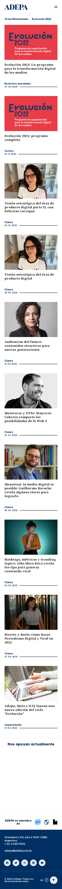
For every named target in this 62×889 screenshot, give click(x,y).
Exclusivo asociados (18, 83)
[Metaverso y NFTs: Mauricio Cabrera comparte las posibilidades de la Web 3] (31, 390)
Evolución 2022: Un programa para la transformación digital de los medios (30, 69)
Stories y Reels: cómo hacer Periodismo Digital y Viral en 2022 (29, 639)
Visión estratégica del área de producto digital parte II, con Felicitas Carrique (29, 207)
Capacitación (13, 725)
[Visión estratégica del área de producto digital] (31, 252)
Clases (9, 222)
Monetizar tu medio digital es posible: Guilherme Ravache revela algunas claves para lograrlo (29, 490)
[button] (55, 7)
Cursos (9, 151)
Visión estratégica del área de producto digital (29, 277)
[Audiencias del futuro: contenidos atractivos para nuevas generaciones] (31, 319)
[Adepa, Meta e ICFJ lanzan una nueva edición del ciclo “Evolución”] (31, 683)
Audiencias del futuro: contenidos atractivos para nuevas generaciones (27, 346)
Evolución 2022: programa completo (26, 138)
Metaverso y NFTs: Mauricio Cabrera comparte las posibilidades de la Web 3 (28, 417)
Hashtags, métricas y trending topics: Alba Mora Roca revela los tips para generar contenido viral (30, 565)
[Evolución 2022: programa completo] (31, 113)
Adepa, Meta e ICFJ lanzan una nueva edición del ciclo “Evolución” (30, 710)
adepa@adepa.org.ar (18, 850)
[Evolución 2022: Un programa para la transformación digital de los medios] (31, 42)
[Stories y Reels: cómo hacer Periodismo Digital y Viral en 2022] (31, 612)
